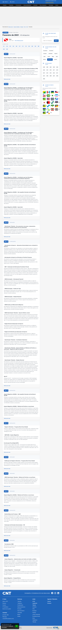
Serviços (4, 603)
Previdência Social (36, 616)
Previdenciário (18, 5)
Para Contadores (43, 5)
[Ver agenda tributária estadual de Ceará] (48, 95)
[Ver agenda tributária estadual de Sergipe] (44, 112)
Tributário (4, 5)
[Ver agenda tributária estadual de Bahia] (44, 95)
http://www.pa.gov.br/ (19, 40)
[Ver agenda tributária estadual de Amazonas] (57, 92)
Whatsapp (5, 616)
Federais (34, 612)
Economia (35, 5)
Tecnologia (51, 5)
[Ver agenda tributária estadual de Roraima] (48, 109)
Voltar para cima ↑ (7, 79)
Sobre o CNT (5, 601)
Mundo (57, 5)
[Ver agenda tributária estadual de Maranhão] (48, 99)
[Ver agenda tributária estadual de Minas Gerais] (44, 102)
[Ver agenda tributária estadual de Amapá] (52, 92)
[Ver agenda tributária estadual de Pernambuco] (57, 102)
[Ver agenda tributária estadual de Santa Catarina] (52, 109)
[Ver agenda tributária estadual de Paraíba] (48, 102)
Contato (4, 605)
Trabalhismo (34, 620)
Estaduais (34, 610)
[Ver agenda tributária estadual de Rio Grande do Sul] (57, 106)
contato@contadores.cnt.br (8, 618)
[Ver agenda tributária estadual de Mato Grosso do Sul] (57, 99)
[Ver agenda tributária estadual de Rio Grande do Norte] (52, 106)
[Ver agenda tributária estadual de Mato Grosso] (52, 99)
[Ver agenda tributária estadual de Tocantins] (48, 112)
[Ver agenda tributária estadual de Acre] (44, 92)
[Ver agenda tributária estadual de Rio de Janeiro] (48, 106)
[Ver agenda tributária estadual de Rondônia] (44, 109)
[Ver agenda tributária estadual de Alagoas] (48, 92)
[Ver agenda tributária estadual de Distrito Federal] (52, 95)
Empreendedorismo (27, 5)
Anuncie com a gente (49, 2)
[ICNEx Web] (56, 627)
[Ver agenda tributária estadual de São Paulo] (57, 109)
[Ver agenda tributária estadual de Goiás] (44, 99)
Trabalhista (11, 5)
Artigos (18, 616)
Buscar (56, 40)
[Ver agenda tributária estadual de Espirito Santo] (57, 95)
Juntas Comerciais (36, 614)
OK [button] (16, 626)
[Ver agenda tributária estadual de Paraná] (52, 102)
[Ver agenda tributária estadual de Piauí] (44, 106)
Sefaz (33, 618)
